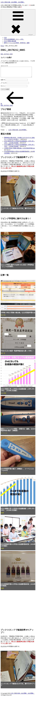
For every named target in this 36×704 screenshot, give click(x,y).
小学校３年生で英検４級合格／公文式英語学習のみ (19, 148)
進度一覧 (3, 353)
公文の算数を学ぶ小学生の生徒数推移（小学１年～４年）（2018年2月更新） (18, 509)
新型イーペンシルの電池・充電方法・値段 (16, 43)
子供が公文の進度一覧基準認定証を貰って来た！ (17, 351)
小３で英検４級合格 (10, 41)
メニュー (30, 34)
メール (3, 83)
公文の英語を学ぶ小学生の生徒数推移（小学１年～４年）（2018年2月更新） (18, 389)
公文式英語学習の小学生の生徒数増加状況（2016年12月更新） (18, 545)
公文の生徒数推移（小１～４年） (14, 39)
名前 (3, 79)
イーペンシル (4, 433)
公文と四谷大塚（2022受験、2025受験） (13, 2)
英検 (2, 315)
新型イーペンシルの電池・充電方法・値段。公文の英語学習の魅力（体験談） (18, 429)
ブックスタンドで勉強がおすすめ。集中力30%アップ (18, 209)
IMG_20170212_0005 (7, 54)
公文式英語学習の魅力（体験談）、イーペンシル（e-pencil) (17, 469)
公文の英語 (3, 393)
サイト (3, 86)
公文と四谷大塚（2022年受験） (17, 130)
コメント (4, 65)
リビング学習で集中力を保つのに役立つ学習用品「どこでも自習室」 (17, 265)
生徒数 (2, 512)
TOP (5, 37)
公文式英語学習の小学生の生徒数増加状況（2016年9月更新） (18, 585)
